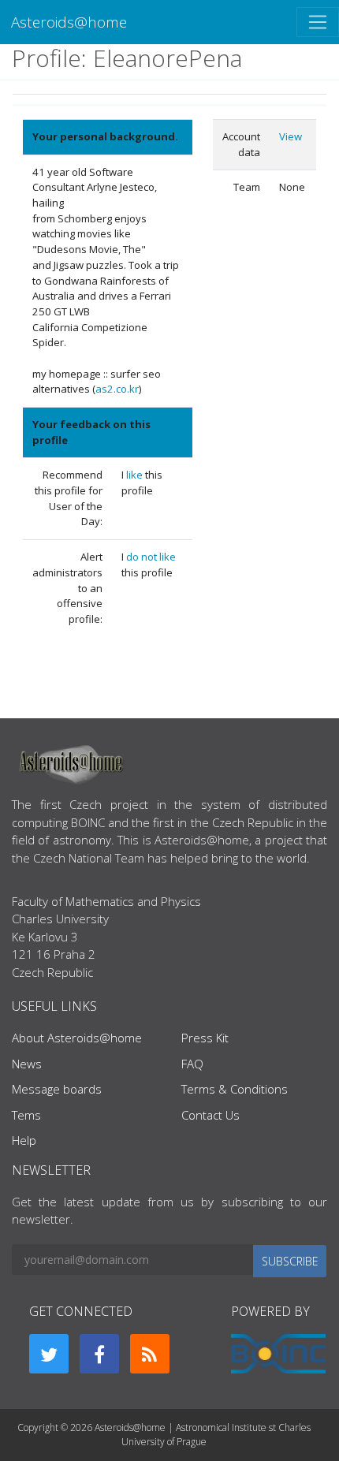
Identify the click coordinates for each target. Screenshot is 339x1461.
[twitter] (49, 1353)
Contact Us (210, 1115)
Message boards (57, 1089)
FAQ (192, 1064)
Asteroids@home (69, 22)
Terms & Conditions (234, 1089)
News (27, 1064)
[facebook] (99, 1353)
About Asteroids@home (77, 1037)
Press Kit (205, 1037)
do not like (151, 557)
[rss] (150, 1353)
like (135, 475)
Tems (26, 1115)
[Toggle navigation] (317, 22)
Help (24, 1140)
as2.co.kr (117, 389)
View (290, 136)
